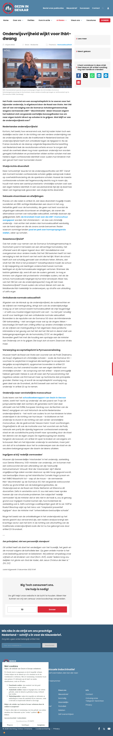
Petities (31, 20)
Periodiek (62, 706)
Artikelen (60, 20)
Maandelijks (63, 702)
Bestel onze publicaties (53, 8)
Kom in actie (44, 20)
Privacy (89, 705)
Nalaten (61, 710)
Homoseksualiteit (64, 45)
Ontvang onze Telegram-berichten (95, 699)
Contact (96, 8)
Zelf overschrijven (66, 714)
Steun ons (75, 20)
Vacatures (91, 20)
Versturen (49, 645)
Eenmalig (62, 698)
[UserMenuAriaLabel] (108, 8)
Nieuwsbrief (71, 8)
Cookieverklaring (42, 728)
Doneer (105, 20)
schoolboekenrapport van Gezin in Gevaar (44, 397)
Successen (84, 8)
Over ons (17, 20)
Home (5, 20)
